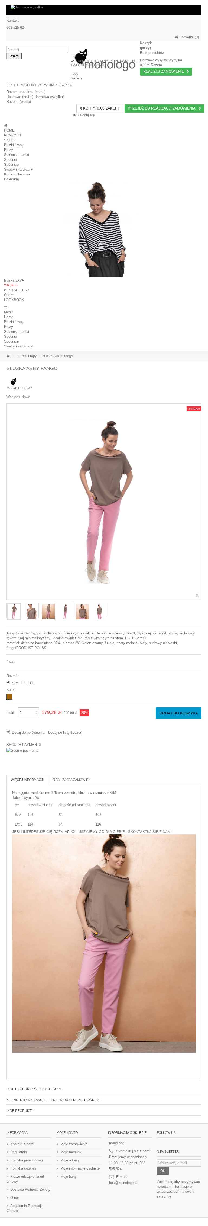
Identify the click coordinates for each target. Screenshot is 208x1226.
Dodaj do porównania (28, 732)
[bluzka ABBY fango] (14, 611)
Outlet (9, 295)
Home (8, 317)
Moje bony (68, 1176)
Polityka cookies (23, 1168)
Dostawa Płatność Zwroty (30, 1189)
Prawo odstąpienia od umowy (25, 1178)
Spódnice (11, 164)
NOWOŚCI (12, 135)
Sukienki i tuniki (16, 155)
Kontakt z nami (22, 1144)
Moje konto (67, 1133)
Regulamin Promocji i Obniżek (25, 1208)
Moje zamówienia (73, 1144)
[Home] (5, 125)
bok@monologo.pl (123, 1183)
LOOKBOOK (14, 300)
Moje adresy (70, 1160)
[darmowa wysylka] (104, 10)
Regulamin (18, 1152)
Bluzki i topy (14, 145)
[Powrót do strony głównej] (8, 356)
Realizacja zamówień (72, 780)
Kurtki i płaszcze (17, 174)
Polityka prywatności (26, 1160)
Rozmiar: (14, 676)
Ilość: (10, 713)
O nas (15, 1198)
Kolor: (11, 690)
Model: (11, 388)
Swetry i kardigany (18, 169)
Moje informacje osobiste (80, 1168)
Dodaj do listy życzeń (65, 732)
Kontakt (12, 20)
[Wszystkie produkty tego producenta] (13, 382)
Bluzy (8, 150)
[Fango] (9, 696)
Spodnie (10, 160)
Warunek (13, 397)
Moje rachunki (71, 1152)
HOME (9, 130)
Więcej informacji (27, 780)
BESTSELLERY (17, 290)
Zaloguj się (85, 115)
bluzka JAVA (14, 280)
